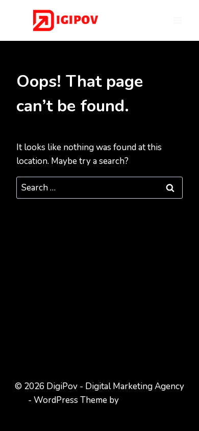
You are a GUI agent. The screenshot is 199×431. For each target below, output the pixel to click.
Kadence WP (146, 400)
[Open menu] (177, 20)
